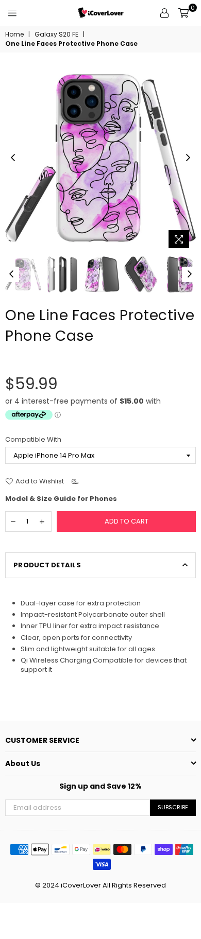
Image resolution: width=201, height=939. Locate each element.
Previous (13, 158)
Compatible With (33, 439)
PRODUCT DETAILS (47, 565)
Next (188, 158)
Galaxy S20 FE (56, 34)
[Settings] (164, 13)
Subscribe (173, 807)
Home (14, 34)
